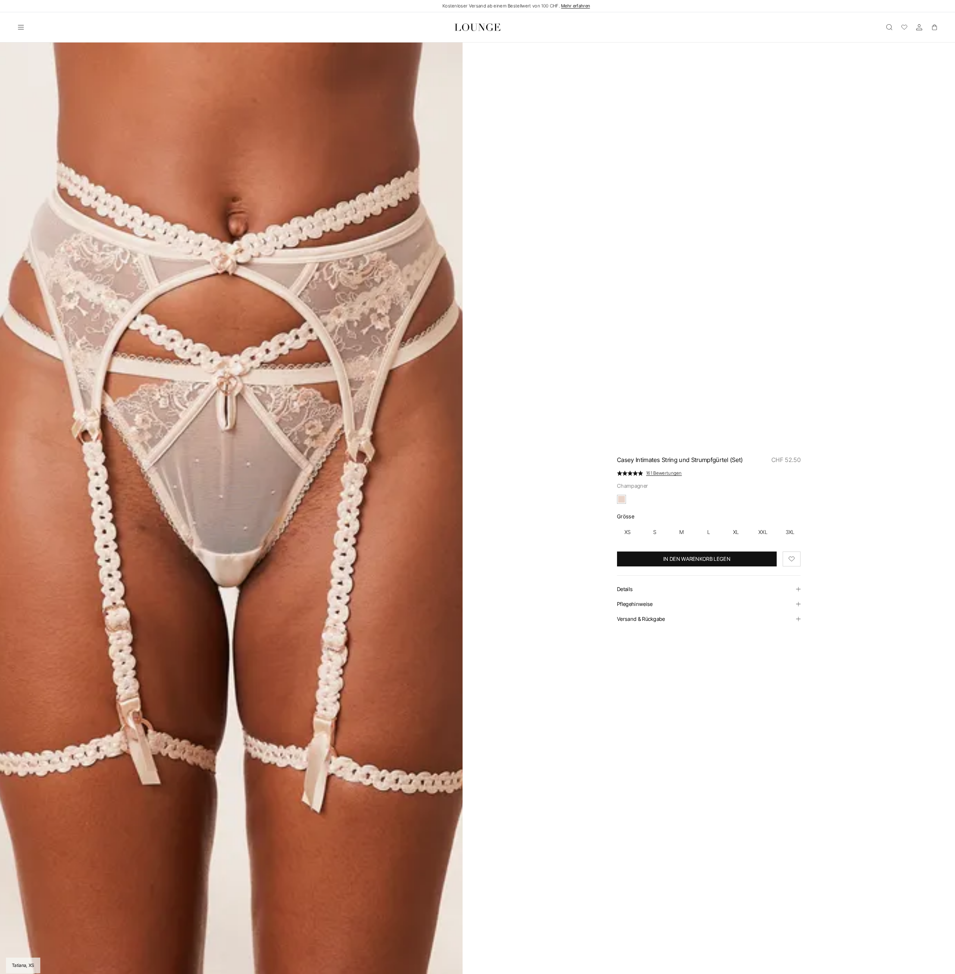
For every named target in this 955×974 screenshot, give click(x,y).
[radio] (627, 532)
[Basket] (934, 27)
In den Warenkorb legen (696, 559)
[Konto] (919, 27)
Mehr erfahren (575, 6)
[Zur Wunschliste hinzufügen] (792, 559)
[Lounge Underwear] (477, 27)
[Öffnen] (21, 27)
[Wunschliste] (904, 27)
